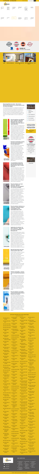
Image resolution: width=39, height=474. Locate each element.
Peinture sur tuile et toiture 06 (21, 464)
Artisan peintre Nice (16, 431)
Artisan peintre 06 (14, 18)
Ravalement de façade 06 (2, 18)
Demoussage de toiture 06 (20, 8)
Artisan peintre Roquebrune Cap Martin (23, 340)
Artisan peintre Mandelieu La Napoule (15, 405)
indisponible (6, 0)
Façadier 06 (8, 18)
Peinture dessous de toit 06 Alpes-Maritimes (8, 8)
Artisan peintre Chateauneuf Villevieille (6, 430)
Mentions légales (24, 472)
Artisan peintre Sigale (24, 430)
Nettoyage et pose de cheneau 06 (14, 8)
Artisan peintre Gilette (16, 369)
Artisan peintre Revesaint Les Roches (23, 327)
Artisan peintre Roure (24, 361)
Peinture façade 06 (32, 7)
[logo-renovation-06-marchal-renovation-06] (6, 4)
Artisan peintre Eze (15, 350)
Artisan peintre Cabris (7, 392)
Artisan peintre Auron (32, 374)
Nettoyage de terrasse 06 (2, 8)
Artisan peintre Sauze (24, 425)
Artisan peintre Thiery (24, 441)
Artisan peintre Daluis (16, 335)
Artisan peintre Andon (7, 327)
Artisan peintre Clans (7, 440)
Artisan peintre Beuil (7, 365)
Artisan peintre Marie (16, 408)
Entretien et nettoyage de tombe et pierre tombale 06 (26, 8)
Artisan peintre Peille (16, 438)
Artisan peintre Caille (7, 397)
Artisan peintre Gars (16, 361)
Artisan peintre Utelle (32, 338)
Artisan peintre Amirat (7, 325)
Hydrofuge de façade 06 (32, 18)
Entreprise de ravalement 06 (26, 18)
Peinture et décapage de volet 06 (20, 18)
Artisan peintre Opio (16, 433)
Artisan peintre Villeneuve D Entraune (31, 363)
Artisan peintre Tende (32, 372)
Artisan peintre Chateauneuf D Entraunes (6, 434)
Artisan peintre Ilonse (16, 386)
